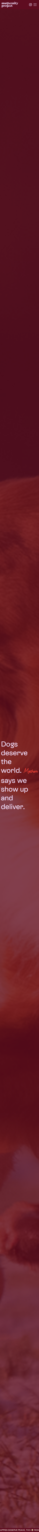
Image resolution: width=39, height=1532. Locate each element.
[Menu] (35, 4)
